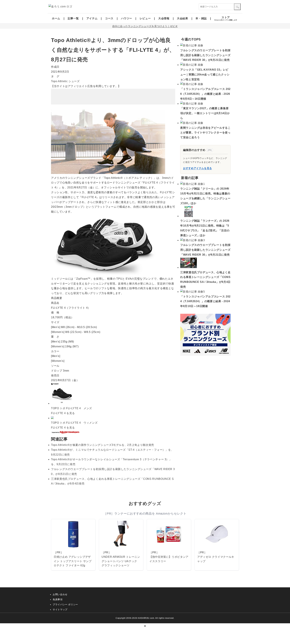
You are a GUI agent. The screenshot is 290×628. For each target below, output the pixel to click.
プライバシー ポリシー (65, 604)
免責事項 (58, 599)
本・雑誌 (201, 18)
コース (109, 18)
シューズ (74, 81)
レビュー (145, 18)
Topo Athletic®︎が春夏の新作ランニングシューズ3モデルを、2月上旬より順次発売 (102, 444)
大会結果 (182, 18)
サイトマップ (60, 609)
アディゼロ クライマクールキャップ (215, 559)
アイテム (92, 18)
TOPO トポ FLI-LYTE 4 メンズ (71, 408)
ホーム (56, 18)
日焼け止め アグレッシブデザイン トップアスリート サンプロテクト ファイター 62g (73, 561)
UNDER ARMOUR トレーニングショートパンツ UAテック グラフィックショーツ (121, 561)
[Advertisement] (113, 96)
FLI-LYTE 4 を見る (63, 413)
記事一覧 (73, 18)
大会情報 (164, 18)
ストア (225, 18)
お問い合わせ (60, 594)
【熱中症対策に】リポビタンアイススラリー (168, 559)
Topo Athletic (59, 81)
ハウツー (126, 18)
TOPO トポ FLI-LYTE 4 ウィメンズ (74, 422)
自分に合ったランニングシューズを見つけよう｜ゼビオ (145, 26)
